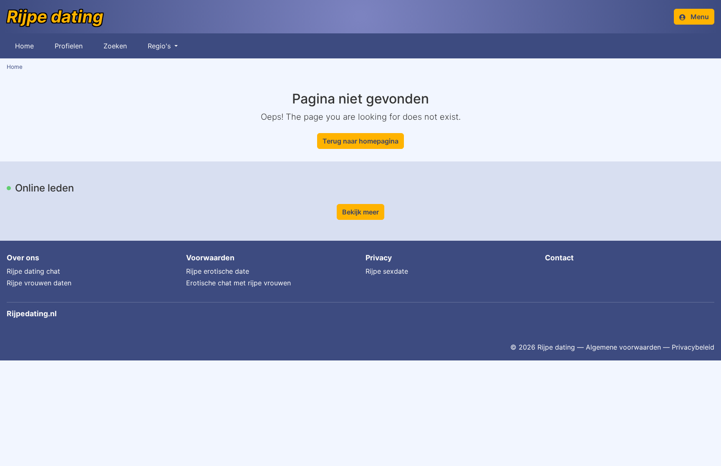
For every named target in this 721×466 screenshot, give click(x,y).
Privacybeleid (693, 347)
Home (24, 46)
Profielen (69, 46)
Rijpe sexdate (387, 271)
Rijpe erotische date (217, 271)
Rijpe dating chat (33, 271)
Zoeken (115, 46)
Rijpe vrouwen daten (39, 283)
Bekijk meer (360, 212)
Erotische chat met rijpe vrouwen (238, 283)
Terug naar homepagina (360, 141)
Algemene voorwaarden (623, 347)
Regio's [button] (160, 46)
